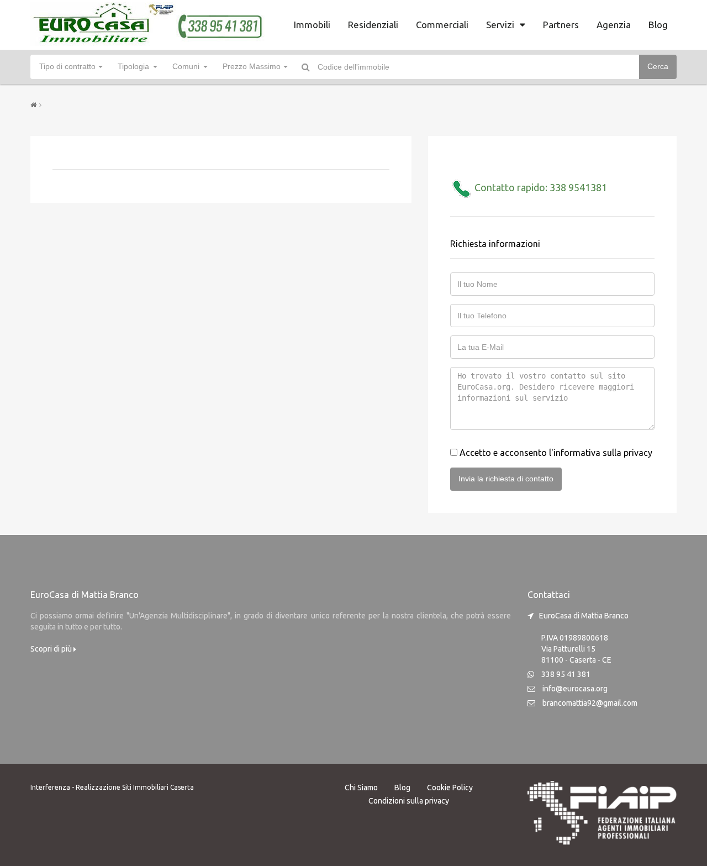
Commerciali (442, 24)
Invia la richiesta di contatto (505, 478)
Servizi (500, 24)
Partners (561, 24)
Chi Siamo (361, 787)
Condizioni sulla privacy (408, 800)
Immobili (312, 24)
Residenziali (373, 24)
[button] (70, 66)
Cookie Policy (450, 787)
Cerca (657, 66)
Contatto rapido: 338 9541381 (539, 187)
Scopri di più (51, 648)
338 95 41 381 (565, 674)
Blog (658, 24)
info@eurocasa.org (575, 688)
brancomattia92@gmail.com (589, 703)
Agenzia (614, 24)
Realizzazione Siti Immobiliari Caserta (135, 787)
